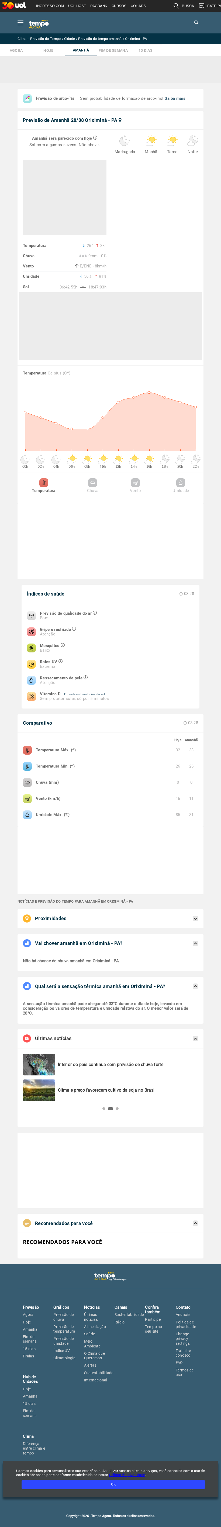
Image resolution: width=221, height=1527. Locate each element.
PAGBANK (98, 6)
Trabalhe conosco (183, 1353)
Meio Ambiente (92, 1343)
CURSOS (119, 6)
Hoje (48, 51)
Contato (183, 1307)
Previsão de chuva (63, 1316)
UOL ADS (138, 6)
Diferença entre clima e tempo (34, 1448)
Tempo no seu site (153, 1329)
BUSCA (188, 6)
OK (113, 1484)
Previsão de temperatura (64, 1329)
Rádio (120, 1322)
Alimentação (95, 1327)
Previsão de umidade (63, 1340)
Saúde (89, 1334)
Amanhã (81, 50)
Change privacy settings (183, 1339)
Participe (153, 1319)
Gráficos (61, 1307)
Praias (28, 1356)
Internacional (95, 1380)
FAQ (179, 1362)
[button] (103, 1108)
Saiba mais (175, 98)
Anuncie (183, 1314)
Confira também (152, 1309)
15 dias (146, 51)
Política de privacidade (186, 1324)
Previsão (31, 1307)
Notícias (92, 1307)
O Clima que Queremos (94, 1355)
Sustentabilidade (98, 1373)
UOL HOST (77, 6)
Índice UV (61, 1351)
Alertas (90, 1365)
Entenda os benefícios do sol (84, 694)
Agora (16, 51)
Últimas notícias (91, 1316)
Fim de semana (113, 51)
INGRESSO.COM (50, 6)
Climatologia (64, 1358)
